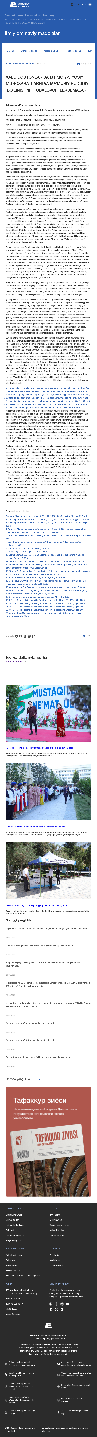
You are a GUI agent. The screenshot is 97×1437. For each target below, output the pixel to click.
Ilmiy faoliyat (55, 1215)
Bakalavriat (11, 1260)
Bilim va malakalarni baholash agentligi (23, 1276)
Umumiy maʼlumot (14, 1215)
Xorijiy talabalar (56, 1265)
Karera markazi (51, 51)
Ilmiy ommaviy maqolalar (36, 15)
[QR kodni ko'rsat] (34, 636)
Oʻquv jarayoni (55, 1220)
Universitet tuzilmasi (15, 1225)
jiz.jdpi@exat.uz (13, 1314)
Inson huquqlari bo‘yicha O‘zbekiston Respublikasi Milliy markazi (21, 1400)
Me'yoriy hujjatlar (13, 1241)
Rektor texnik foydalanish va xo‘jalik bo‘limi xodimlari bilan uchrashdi (38, 1057)
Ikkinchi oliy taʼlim (13, 1271)
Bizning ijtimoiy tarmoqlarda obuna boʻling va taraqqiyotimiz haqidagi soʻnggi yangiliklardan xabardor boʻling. (66, 1294)
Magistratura (11, 1265)
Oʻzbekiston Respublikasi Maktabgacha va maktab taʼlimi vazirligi (21, 1386)
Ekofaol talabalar (29, 51)
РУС (81, 4)
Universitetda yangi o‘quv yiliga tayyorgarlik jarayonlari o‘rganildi (36, 906)
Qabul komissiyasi (14, 1255)
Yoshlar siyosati (56, 1235)
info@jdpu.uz (11, 1309)
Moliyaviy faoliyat (57, 1230)
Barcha (10, 51)
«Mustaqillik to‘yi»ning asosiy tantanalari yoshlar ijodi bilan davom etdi (39, 748)
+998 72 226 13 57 (14, 1299)
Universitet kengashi (15, 1235)
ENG (85, 4)
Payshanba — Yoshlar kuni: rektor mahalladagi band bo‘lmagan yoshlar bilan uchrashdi (47, 929)
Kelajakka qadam (73, 51)
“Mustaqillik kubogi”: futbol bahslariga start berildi (30, 1040)
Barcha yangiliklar (18, 1079)
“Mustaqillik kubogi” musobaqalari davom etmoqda (30, 1023)
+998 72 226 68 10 (14, 1304)
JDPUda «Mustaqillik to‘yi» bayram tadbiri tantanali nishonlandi (36, 827)
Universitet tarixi (13, 1220)
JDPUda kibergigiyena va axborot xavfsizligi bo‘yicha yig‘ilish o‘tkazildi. (40, 946)
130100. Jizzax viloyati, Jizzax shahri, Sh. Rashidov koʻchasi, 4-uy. (22, 1292)
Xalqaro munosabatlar (59, 1225)
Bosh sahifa (10, 15)
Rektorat (10, 1230)
